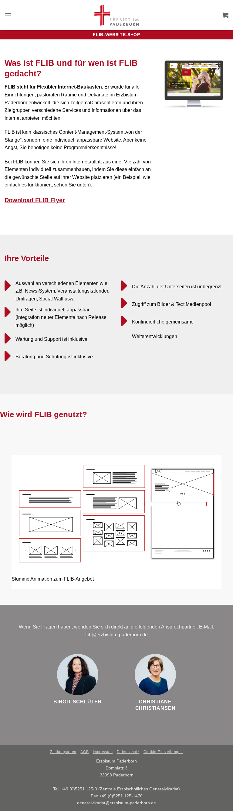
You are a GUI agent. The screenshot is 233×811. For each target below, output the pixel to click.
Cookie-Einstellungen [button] (163, 752)
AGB (84, 752)
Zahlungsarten (63, 752)
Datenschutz (128, 752)
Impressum (103, 752)
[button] (8, 15)
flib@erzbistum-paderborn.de (116, 634)
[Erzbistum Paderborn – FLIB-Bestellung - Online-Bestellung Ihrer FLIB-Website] (116, 15)
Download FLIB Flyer (35, 200)
